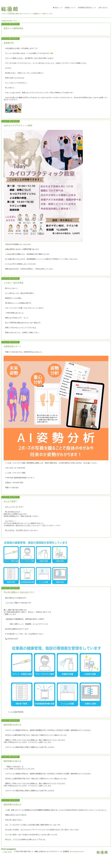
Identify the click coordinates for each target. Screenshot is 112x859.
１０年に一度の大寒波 (13, 283)
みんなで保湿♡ (10, 501)
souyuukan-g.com (78, 851)
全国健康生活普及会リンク (87, 7)
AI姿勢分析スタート (12, 346)
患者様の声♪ (9, 43)
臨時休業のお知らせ (12, 725)
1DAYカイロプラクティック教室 (18, 125)
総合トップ (59, 7)
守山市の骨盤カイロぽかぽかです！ (19, 592)
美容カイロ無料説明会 (13, 28)
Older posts (7, 852)
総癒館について (70, 7)
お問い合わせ (102, 7)
